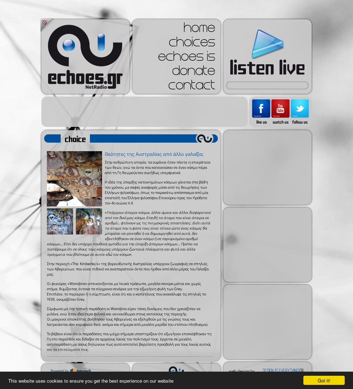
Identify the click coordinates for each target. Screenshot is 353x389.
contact (191, 87)
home (199, 29)
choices (192, 43)
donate (193, 72)
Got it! (324, 380)
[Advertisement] (144, 111)
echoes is (186, 58)
